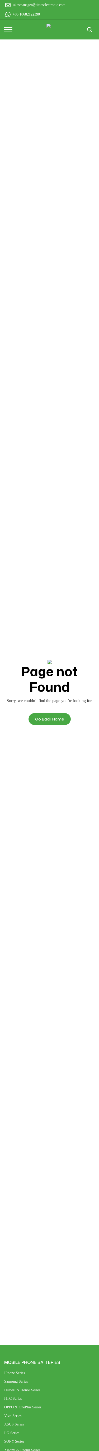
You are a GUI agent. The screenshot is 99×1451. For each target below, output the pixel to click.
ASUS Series (14, 1424)
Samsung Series (16, 1381)
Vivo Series (12, 1416)
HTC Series (13, 1398)
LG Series (11, 1433)
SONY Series (14, 1441)
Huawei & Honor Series (22, 1390)
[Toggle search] (89, 29)
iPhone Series (14, 1373)
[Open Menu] (8, 30)
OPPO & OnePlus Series (22, 1407)
